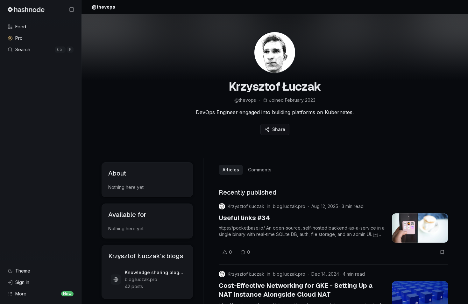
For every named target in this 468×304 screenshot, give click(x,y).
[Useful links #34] (420, 228)
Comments (260, 169)
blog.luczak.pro (289, 206)
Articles (231, 169)
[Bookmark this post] (442, 252)
